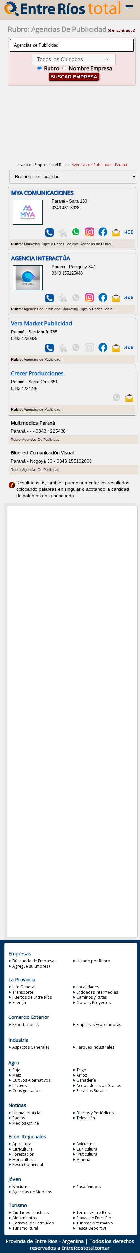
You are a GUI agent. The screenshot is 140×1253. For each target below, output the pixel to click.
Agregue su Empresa (31, 966)
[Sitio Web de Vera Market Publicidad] (128, 350)
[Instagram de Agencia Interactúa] (89, 300)
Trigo (81, 1070)
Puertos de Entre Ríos (32, 997)
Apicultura (21, 1144)
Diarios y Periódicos (95, 1112)
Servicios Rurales (92, 1090)
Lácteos (19, 1085)
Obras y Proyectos (94, 1002)
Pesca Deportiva (92, 1228)
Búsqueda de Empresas (34, 961)
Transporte (22, 992)
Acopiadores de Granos (99, 1085)
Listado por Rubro (93, 961)
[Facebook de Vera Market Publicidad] (103, 350)
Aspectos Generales (30, 1047)
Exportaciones (25, 1024)
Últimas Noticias (27, 1112)
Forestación (23, 1154)
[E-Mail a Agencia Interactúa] (115, 300)
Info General (23, 987)
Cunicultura (87, 1149)
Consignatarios (26, 1090)
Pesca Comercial (27, 1164)
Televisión (86, 1118)
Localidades (88, 987)
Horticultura (23, 1159)
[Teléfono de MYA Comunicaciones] (49, 235)
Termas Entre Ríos (93, 1212)
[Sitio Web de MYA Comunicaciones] (128, 235)
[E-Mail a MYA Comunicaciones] (115, 235)
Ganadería (86, 1080)
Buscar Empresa (73, 76)
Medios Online (25, 1123)
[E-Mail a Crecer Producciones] (129, 400)
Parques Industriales (95, 1047)
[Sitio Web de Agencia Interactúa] (128, 300)
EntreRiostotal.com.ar (85, 1248)
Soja (16, 1070)
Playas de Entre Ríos (95, 1218)
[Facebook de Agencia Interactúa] (103, 300)
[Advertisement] (71, 128)
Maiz (16, 1075)
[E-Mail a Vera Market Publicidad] (115, 350)
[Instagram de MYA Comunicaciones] (89, 235)
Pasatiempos (89, 1186)
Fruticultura (87, 1154)
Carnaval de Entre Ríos (33, 1223)
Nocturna (21, 1186)
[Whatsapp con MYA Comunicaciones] (76, 235)
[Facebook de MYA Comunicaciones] (103, 235)
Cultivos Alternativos (31, 1080)
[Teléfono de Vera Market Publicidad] (49, 350)
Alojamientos (24, 1218)
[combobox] (74, 59)
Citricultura (22, 1149)
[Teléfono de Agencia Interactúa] (49, 300)
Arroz (82, 1075)
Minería (83, 1159)
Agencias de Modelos (32, 1192)
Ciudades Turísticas (30, 1212)
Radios (18, 1118)
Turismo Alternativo (95, 1223)
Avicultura (86, 1144)
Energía (19, 1002)
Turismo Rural (25, 1228)
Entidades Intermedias (97, 992)
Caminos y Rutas (92, 997)
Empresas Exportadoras (99, 1024)
